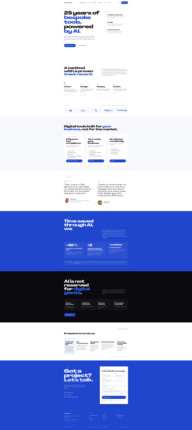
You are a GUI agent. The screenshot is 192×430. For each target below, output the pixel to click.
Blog (105, 2)
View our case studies (82, 45)
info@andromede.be (120, 415)
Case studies (100, 2)
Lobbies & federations (83, 2)
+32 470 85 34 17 (119, 417)
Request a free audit (69, 45)
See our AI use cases (69, 314)
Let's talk (124, 2)
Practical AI (94, 2)
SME (89, 2)
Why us (109, 2)
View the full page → (123, 329)
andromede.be (125, 426)
